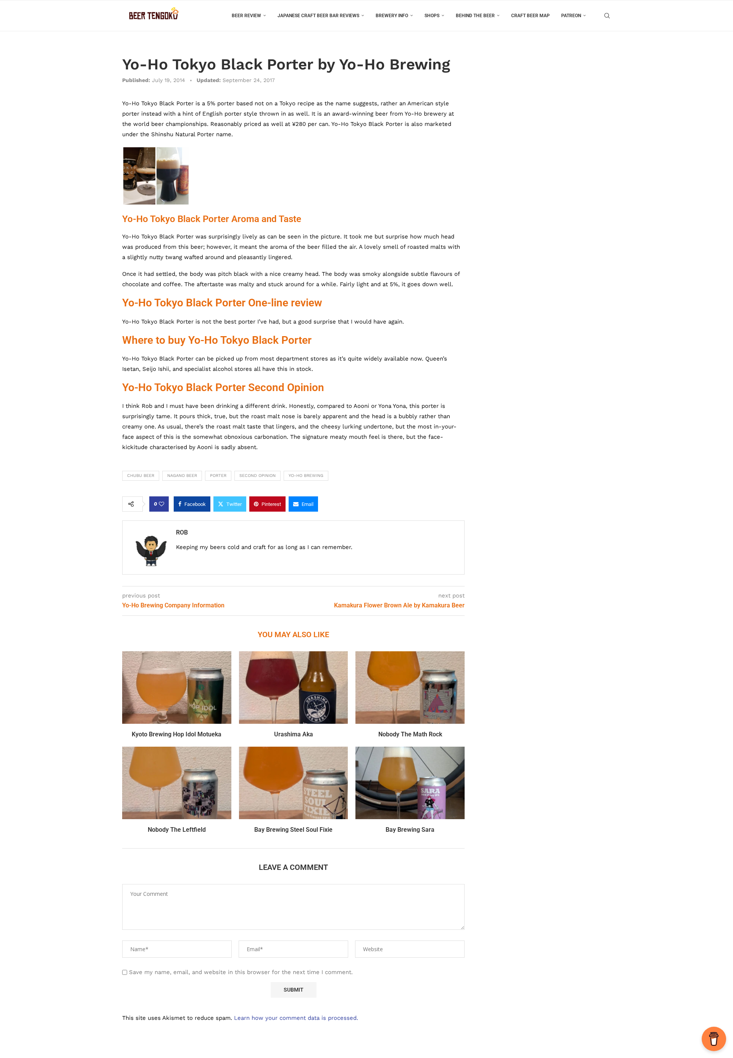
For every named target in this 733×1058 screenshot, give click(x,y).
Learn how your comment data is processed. (296, 1018)
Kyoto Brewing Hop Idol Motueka (176, 734)
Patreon (571, 15)
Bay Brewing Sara (410, 829)
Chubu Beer (140, 475)
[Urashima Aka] (293, 687)
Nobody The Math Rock (410, 734)
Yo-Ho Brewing (306, 475)
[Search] (607, 15)
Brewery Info (392, 15)
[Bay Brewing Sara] (410, 783)
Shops (432, 15)
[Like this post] (161, 504)
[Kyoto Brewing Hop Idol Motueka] (176, 687)
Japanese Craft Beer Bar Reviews (318, 15)
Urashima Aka (293, 734)
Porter (218, 475)
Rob (182, 532)
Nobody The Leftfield (177, 829)
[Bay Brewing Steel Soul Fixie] (293, 783)
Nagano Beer (182, 475)
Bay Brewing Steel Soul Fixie (293, 829)
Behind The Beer (475, 15)
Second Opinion (257, 475)
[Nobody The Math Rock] (410, 687)
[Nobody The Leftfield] (176, 783)
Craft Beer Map (530, 15)
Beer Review (246, 15)
